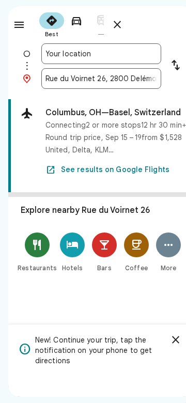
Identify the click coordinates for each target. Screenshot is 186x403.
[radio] (51, 23)
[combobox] (101, 53)
